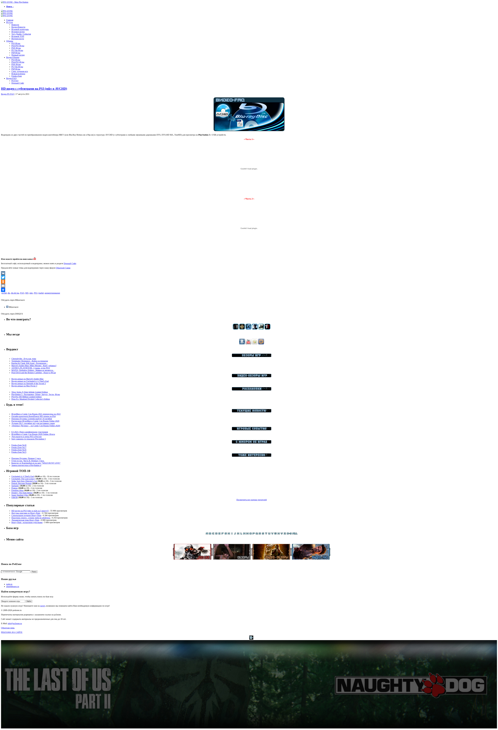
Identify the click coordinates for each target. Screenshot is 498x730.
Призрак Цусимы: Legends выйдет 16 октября (31, 419)
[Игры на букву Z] (284, 534)
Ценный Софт (17, 83)
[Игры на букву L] (241, 534)
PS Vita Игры (17, 50)
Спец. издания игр (19, 71)
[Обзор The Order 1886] (242, 329)
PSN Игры (16, 48)
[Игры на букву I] (232, 534)
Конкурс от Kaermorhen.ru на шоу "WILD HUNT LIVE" (36, 463)
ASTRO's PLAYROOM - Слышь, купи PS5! (30, 368)
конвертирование (52, 293)
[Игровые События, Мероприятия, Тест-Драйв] (251, 429)
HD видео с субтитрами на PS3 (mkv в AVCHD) (34, 88)
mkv (31, 293)
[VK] (249, 273)
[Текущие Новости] (251, 412)
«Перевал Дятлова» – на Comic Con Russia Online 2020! (35, 426)
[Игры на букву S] (263, 534)
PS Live (9, 22)
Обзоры (9, 41)
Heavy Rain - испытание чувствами (27, 522)
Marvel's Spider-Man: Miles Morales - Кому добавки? (33, 366)
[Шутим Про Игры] (251, 443)
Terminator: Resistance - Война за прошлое (29, 361)
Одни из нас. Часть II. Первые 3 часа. (27, 461)
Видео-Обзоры (12, 57)
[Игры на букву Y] (281, 534)
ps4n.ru (9, 584)
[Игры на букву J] (235, 534)
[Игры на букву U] (269, 534)
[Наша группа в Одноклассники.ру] (255, 344)
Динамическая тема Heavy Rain (25, 520)
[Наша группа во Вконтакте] (242, 344)
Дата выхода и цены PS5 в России (26, 436)
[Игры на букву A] (207, 534)
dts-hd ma (15, 293)
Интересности (17, 39)
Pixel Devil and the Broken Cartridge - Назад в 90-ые (33, 373)
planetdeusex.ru (12, 586)
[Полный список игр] (295, 534)
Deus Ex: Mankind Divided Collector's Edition (30, 399)
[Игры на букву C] (213, 534)
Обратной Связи (63, 268)
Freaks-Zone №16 (18, 450)
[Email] (249, 286)
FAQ (22, 293)
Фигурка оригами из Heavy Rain (25, 513)
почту (42, 606)
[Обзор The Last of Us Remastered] (236, 329)
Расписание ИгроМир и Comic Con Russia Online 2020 (35, 421)
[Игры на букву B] (210, 534)
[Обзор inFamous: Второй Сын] (267, 329)
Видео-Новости (18, 27)
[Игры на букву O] (250, 534)
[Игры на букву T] (266, 534)
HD (26, 293)
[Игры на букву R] (260, 534)
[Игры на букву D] (216, 534)
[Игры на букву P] (253, 534)
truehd (41, 293)
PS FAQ (14, 81)
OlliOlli (14, 497)
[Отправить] (249, 290)
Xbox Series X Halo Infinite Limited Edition (29, 392)
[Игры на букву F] (222, 534)
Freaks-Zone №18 (18, 445)
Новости (15, 25)
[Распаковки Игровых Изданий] (251, 390)
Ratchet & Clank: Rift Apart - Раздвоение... (29, 363)
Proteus (14, 488)
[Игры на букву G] (225, 534)
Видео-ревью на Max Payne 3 (24, 386)
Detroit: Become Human (21, 483)
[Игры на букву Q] (256, 534)
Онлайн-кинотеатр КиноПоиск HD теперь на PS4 (33, 416)
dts (9, 293)
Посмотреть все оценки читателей (251, 500)
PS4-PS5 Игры (17, 46)
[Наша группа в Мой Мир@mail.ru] (261, 344)
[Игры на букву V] (272, 534)
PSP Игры (15, 53)
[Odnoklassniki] (249, 281)
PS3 (35, 293)
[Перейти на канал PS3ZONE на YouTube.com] (34, 259)
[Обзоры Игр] (251, 356)
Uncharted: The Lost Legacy (23, 479)
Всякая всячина (18, 74)
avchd (4, 293)
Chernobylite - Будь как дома (23, 359)
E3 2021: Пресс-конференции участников (29, 432)
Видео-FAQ (11, 78)
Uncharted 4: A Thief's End (22, 476)
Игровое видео (18, 32)
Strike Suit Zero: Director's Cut (24, 481)
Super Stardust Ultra (19, 495)
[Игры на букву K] (238, 534)
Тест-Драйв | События (21, 34)
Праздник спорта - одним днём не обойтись (30, 518)
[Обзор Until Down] (248, 329)
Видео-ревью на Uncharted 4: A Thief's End (30, 381)
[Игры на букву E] (219, 534)
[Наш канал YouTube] (248, 344)
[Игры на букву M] (244, 534)
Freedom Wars (17, 490)
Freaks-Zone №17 (18, 447)
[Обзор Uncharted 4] (255, 329)
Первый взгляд (18, 55)
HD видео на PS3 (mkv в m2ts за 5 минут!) (30, 511)
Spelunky (15, 486)
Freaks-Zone (16, 76)
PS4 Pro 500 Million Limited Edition (26, 397)
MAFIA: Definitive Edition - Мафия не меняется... (32, 370)
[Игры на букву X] (278, 534)
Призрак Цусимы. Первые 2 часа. (26, 458)
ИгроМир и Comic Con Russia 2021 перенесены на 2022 (36, 414)
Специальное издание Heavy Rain (26, 515)
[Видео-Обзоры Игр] (251, 376)
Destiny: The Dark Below (22, 493)
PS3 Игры (15, 43)
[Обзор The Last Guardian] (261, 329)
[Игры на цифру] (289, 534)
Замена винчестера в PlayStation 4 (26, 465)
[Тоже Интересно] (251, 456)
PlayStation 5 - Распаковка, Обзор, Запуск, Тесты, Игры (35, 394)
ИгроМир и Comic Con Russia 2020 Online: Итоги (33, 434)
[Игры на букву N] (247, 534)
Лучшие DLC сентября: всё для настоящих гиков (33, 423)
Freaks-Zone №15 (18, 452)
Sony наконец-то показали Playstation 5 (28, 439)
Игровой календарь (20, 29)
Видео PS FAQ (7, 94)
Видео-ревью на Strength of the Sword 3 (28, 383)
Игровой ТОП (17, 36)
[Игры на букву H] (228, 534)
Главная (9, 20)
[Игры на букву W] (275, 534)
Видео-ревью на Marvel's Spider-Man (27, 379)
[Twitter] (249, 277)
